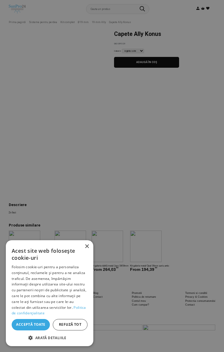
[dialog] (49, 293)
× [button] (87, 246)
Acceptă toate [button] (30, 324)
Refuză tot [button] (70, 324)
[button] (50, 337)
